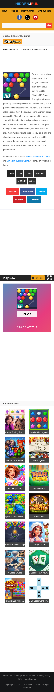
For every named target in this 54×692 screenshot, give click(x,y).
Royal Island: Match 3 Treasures (15, 601)
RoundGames (30, 679)
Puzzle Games (22, 49)
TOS (20, 679)
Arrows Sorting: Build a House (15, 432)
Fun (20, 173)
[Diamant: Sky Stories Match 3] (15, 446)
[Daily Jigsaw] (39, 446)
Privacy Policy (43, 675)
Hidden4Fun (8, 49)
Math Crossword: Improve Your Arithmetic (39, 601)
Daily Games (27, 11)
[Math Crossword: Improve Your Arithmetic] (39, 586)
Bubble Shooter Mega (15, 544)
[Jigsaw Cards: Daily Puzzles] (15, 502)
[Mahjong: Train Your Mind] (39, 558)
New (4, 11)
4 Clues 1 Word (15, 573)
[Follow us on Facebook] (19, 17)
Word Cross (39, 516)
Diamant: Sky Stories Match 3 (15, 460)
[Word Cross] (39, 502)
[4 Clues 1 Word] (15, 558)
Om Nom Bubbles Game (18, 161)
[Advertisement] (27, 61)
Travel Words (39, 488)
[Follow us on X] (27, 17)
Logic (29, 173)
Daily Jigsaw (39, 460)
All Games (15, 675)
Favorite (39, 278)
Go (49, 25)
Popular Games (28, 675)
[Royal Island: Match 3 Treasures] (15, 586)
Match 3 (40, 173)
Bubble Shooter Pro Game (38, 156)
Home (5, 675)
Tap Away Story (15, 488)
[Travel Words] (39, 474)
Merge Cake (39, 544)
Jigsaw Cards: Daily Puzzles (15, 516)
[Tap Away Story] (15, 474)
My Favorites (44, 11)
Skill (32, 181)
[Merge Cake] (39, 530)
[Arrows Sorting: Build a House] (15, 418)
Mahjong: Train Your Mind (39, 573)
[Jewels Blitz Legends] (39, 418)
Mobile (21, 181)
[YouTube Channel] (35, 17)
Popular (14, 11)
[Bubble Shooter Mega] (15, 530)
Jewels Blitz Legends (39, 432)
